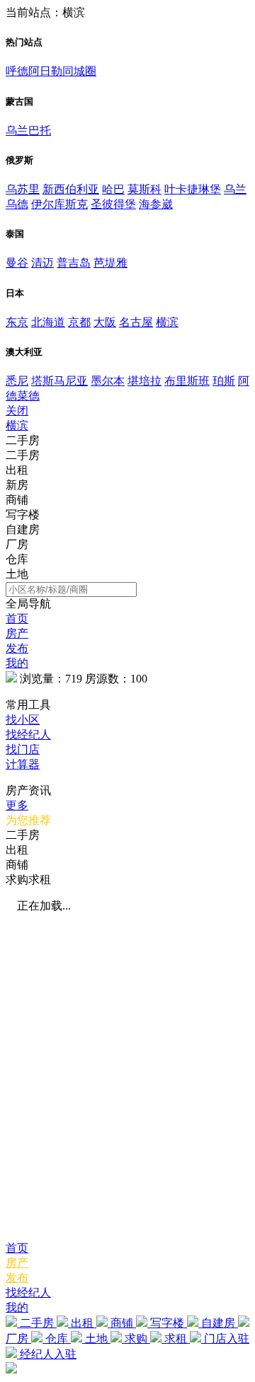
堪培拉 (145, 381)
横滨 (167, 322)
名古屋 (136, 322)
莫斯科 (145, 189)
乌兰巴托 (28, 130)
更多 (17, 805)
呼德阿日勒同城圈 (51, 71)
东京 (17, 322)
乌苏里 (23, 189)
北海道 (48, 322)
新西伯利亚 (70, 189)
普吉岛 (74, 263)
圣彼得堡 (113, 204)
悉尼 (17, 381)
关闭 (17, 411)
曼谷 (17, 263)
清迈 (42, 263)
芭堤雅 (111, 263)
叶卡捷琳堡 (192, 189)
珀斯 (223, 381)
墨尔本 (108, 381)
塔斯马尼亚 (59, 381)
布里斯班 (187, 381)
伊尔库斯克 (59, 204)
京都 (79, 322)
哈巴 (113, 189)
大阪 (105, 322)
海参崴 (156, 204)
